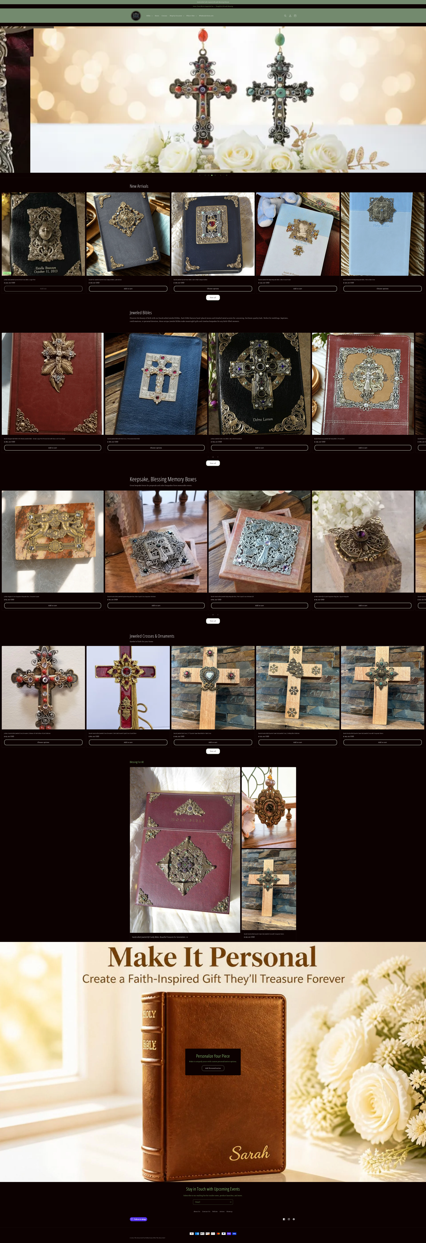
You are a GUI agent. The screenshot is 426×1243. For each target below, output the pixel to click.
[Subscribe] (230, 1202)
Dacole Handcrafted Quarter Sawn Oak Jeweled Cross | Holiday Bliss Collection (279, 733)
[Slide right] (217, 456)
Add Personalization (213, 1068)
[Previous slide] (199, 175)
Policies (215, 1211)
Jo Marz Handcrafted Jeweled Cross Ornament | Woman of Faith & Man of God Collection (27, 733)
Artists (222, 1211)
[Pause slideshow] (226, 175)
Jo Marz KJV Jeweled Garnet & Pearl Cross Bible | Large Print (19, 280)
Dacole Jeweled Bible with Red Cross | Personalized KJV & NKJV (123, 439)
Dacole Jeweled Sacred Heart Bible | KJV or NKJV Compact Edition (190, 280)
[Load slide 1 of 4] (205, 175)
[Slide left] (208, 456)
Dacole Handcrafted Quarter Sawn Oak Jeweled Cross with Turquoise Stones (363, 733)
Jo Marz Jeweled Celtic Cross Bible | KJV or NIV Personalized (226, 439)
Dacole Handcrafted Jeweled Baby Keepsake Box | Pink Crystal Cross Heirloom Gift (232, 596)
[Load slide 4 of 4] (215, 175)
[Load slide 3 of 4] (212, 175)
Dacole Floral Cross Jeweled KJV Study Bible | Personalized (329, 439)
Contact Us (206, 1211)
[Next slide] (220, 175)
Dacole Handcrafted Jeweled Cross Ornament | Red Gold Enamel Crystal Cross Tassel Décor (112, 733)
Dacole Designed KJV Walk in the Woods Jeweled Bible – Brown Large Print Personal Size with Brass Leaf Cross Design (34, 439)
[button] (149, 15)
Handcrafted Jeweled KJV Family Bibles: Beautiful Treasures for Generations (158, 937)
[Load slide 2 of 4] (208, 175)
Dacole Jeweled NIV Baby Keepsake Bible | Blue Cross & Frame (274, 280)
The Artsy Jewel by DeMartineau (143, 1238)
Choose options (213, 289)
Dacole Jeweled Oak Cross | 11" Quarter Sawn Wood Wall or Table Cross (192, 733)
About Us (197, 1211)
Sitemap (229, 1211)
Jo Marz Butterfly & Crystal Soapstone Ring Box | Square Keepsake (331, 596)
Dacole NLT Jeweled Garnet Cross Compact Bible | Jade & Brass (105, 280)
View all (213, 297)
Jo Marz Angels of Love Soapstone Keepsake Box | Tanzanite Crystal (21, 596)
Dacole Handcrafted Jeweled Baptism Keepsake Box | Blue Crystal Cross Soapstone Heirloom (131, 596)
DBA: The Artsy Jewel (159, 1238)
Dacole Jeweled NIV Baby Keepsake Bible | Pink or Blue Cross (359, 280)
